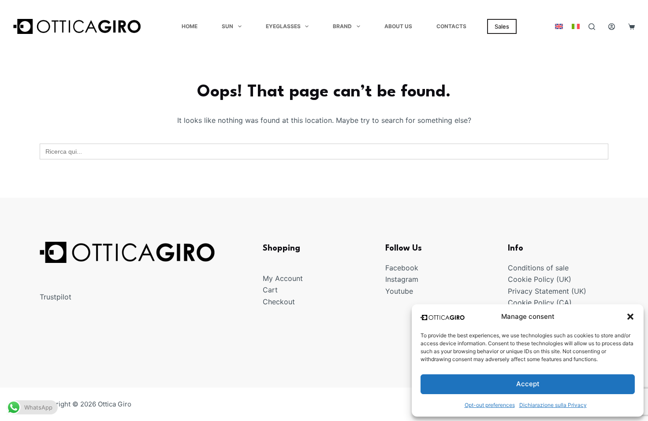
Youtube (399, 291)
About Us (398, 26)
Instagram (401, 279)
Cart (270, 289)
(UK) (562, 279)
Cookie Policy (531, 302)
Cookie (521, 279)
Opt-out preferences (490, 405)
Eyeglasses (283, 26)
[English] (559, 26)
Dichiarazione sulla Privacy (553, 405)
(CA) (564, 302)
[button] (630, 316)
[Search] (591, 26)
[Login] (611, 26)
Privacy (521, 291)
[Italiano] (576, 26)
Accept (528, 384)
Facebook (401, 267)
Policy (544, 279)
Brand (342, 26)
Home (189, 26)
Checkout (279, 301)
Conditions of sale (538, 267)
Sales (502, 26)
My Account (283, 278)
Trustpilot (55, 296)
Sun (227, 26)
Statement (552, 291)
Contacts (451, 26)
